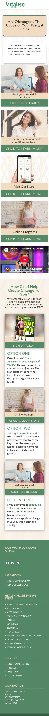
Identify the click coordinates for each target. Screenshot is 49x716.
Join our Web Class (17, 584)
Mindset (11, 667)
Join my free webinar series (23, 433)
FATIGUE (11, 620)
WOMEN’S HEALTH (16, 643)
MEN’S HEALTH (14, 631)
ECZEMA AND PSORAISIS (19, 616)
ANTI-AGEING (13, 608)
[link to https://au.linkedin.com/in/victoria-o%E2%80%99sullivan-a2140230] (18, 563)
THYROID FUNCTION (17, 639)
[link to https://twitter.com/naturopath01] (12, 563)
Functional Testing (18, 664)
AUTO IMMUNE (14, 612)
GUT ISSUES (12, 624)
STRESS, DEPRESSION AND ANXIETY (25, 635)
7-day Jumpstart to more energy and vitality (23, 361)
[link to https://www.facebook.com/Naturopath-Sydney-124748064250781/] (7, 563)
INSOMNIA (12, 627)
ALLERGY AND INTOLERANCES (22, 604)
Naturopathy (14, 675)
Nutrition (13, 671)
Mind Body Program (18, 581)
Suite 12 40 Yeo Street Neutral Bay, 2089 (14, 697)
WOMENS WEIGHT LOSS (19, 647)
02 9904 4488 (11, 703)
